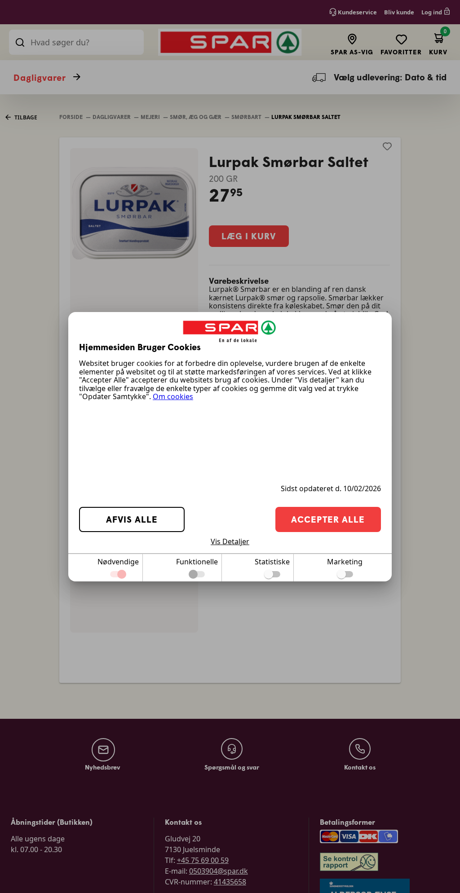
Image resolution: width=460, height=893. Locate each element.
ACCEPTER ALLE (328, 519)
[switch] (272, 574)
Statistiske (272, 562)
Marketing (345, 562)
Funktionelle (197, 562)
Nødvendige (118, 562)
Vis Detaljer (230, 541)
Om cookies (173, 396)
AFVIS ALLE (132, 519)
